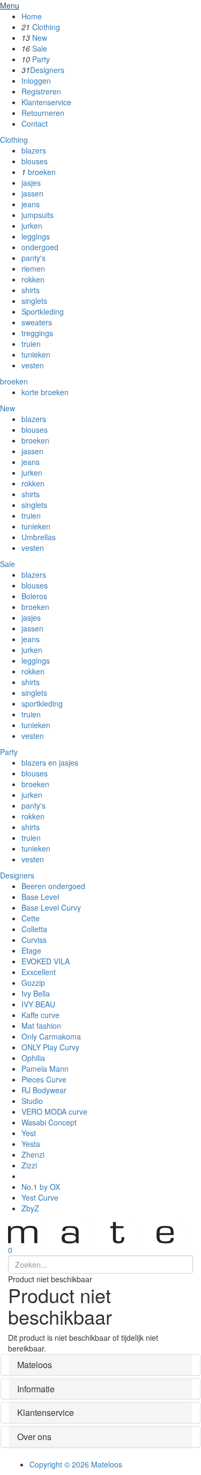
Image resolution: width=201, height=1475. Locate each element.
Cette (30, 918)
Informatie (36, 1389)
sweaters (36, 322)
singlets (34, 300)
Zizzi (29, 1165)
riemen (33, 268)
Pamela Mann (45, 1068)
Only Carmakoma (51, 1036)
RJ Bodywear (43, 1090)
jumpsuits (37, 214)
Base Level (40, 896)
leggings (35, 236)
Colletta (34, 929)
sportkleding (42, 703)
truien (31, 343)
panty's (33, 257)
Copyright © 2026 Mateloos (75, 1464)
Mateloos (34, 1364)
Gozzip (33, 982)
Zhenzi (32, 1154)
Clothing (46, 26)
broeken (42, 171)
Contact (34, 123)
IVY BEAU (38, 1004)
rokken (32, 279)
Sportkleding (42, 311)
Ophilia (33, 1057)
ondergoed (39, 247)
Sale (39, 48)
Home (31, 16)
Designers (47, 69)
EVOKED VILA (45, 961)
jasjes (31, 182)
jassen (32, 193)
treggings (37, 333)
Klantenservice (46, 102)
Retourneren (42, 112)
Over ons (34, 1436)
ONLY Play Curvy (50, 1047)
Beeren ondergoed (53, 886)
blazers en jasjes (49, 762)
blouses (34, 161)
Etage (31, 950)
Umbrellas (38, 537)
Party (41, 59)
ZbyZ (30, 1208)
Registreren (41, 91)
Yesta (30, 1143)
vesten (32, 365)
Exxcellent (38, 972)
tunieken (35, 354)
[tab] (100, 1365)
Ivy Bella (35, 993)
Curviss (34, 939)
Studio (32, 1100)
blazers (33, 150)
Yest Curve (39, 1197)
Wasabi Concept (49, 1122)
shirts (30, 290)
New (39, 37)
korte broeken (45, 392)
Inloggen (36, 80)
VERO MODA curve (54, 1111)
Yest (28, 1133)
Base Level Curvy (51, 907)
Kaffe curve (40, 1014)
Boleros (34, 596)
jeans (30, 204)
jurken (31, 225)
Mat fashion (41, 1025)
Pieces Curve (43, 1079)
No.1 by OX (40, 1186)
